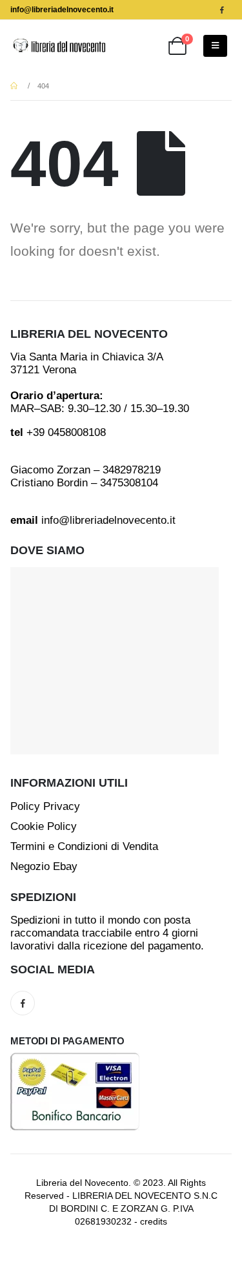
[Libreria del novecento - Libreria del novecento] (58, 45)
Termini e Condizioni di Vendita (84, 846)
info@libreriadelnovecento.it (62, 9)
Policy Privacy (45, 806)
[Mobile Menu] (215, 46)
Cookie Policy (43, 826)
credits (153, 1222)
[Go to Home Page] (14, 85)
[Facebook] (222, 10)
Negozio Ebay (43, 866)
